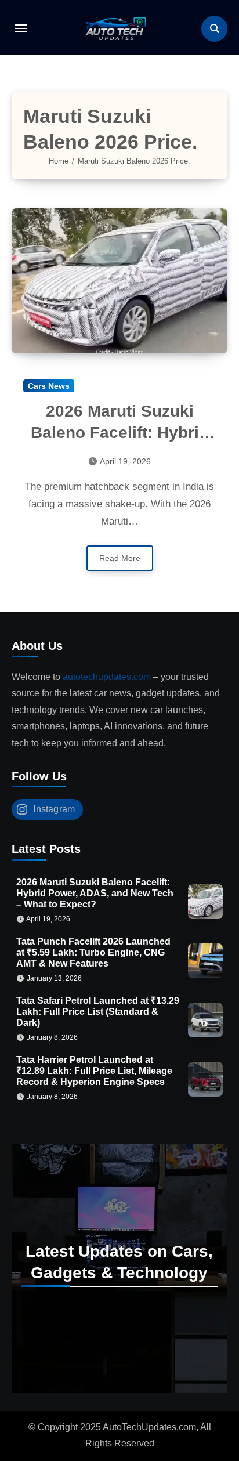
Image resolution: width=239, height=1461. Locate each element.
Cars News (49, 385)
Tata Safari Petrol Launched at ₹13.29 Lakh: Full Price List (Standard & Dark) (97, 1012)
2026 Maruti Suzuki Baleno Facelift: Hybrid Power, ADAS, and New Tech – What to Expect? (94, 893)
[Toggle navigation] (21, 28)
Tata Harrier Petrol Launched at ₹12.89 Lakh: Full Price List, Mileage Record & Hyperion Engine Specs (94, 1071)
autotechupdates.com (107, 677)
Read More (119, 558)
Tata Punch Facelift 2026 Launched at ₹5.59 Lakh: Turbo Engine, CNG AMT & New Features (93, 952)
